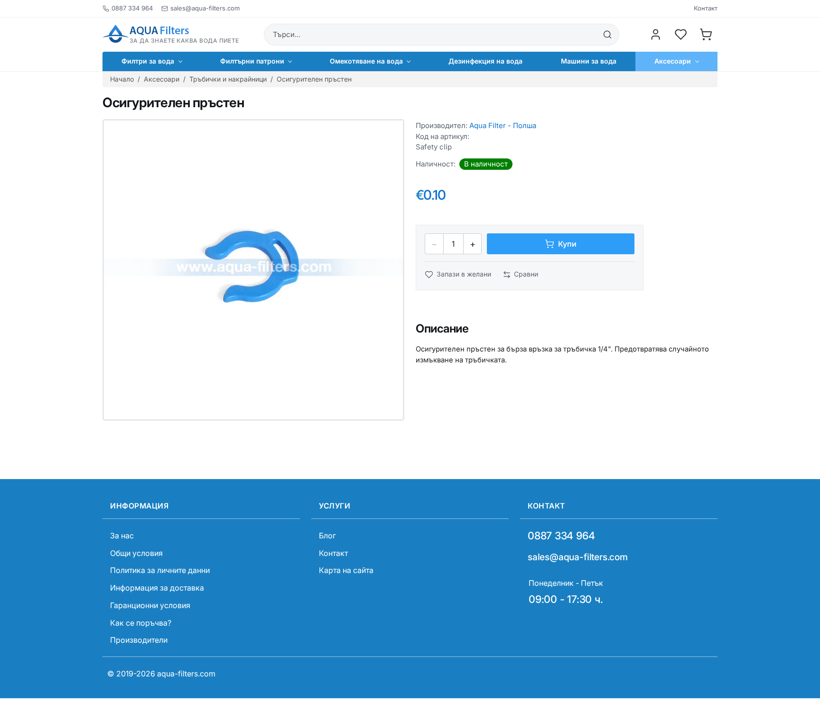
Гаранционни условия (150, 605)
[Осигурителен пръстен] (253, 270)
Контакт (706, 8)
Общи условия (136, 553)
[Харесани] (681, 34)
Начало (122, 79)
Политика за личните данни (160, 570)
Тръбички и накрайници (228, 79)
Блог (327, 535)
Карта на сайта (346, 570)
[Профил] (656, 34)
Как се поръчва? (140, 623)
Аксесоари (161, 79)
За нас (122, 535)
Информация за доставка (157, 587)
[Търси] (607, 35)
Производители (139, 640)
